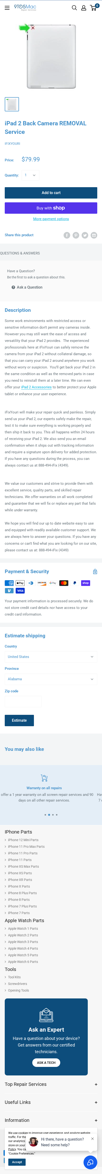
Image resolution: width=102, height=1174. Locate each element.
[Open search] (74, 7)
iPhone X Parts (19, 886)
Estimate (19, 720)
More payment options (51, 219)
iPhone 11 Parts (20, 860)
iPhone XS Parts (20, 873)
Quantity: (12, 175)
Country (11, 646)
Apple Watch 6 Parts (23, 962)
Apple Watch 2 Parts (23, 935)
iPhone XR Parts (20, 880)
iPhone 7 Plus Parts (22, 906)
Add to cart (51, 192)
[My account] (83, 7)
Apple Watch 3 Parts (23, 942)
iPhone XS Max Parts (23, 866)
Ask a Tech (46, 1063)
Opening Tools (18, 990)
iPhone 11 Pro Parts (22, 853)
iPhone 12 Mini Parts (23, 840)
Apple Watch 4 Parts (23, 948)
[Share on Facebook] (67, 235)
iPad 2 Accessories (36, 387)
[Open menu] (7, 8)
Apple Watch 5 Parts (23, 955)
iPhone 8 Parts (19, 900)
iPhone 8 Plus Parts (22, 893)
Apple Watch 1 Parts (23, 928)
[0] (93, 8)
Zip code (11, 691)
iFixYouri (12, 143)
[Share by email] (94, 235)
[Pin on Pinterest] (76, 235)
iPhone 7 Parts (19, 913)
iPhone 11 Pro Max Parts (26, 846)
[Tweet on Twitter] (85, 235)
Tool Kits (14, 977)
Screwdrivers (17, 984)
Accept (17, 1162)
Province (12, 668)
